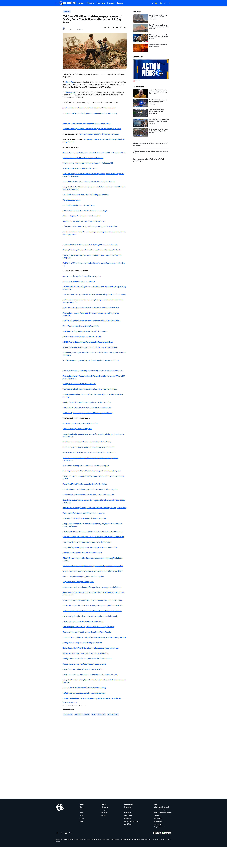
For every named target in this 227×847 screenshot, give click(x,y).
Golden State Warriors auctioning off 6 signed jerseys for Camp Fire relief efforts (92, 587)
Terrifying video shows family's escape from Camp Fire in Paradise (87, 632)
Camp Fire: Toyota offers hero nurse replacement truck (82, 621)
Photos (82, 818)
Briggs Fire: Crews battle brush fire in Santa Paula (81, 326)
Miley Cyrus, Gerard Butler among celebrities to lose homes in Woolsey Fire (90, 347)
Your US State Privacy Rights (94, 839)
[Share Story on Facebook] (104, 27)
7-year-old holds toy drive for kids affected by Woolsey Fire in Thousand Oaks (91, 307)
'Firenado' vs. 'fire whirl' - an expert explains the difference (84, 221)
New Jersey (110, 3)
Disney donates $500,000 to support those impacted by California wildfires (90, 226)
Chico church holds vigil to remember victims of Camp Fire (84, 518)
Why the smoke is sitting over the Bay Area (78, 581)
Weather (82, 810)
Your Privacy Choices (68, 839)
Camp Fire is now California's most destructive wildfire (83, 669)
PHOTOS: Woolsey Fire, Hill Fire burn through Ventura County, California (92, 129)
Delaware (120, 3)
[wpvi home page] (60, 807)
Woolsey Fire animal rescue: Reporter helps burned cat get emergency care (90, 389)
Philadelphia (90, 3)
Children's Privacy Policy (80, 839)
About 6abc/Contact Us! (161, 807)
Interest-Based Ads (114, 839)
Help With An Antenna (161, 827)
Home (81, 807)
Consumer (127, 812)
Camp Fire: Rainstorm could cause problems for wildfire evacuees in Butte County (92, 531)
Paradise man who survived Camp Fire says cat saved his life (84, 664)
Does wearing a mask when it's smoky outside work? (81, 216)
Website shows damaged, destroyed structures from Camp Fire (85, 653)
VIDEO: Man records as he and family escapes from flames (84, 693)
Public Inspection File (125, 839)
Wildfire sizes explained (71, 200)
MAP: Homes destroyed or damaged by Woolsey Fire (82, 276)
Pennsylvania (101, 3)
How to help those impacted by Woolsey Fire (79, 281)
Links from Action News (131, 821)
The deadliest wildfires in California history (79, 205)
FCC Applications (136, 839)
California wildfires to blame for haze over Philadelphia (83, 158)
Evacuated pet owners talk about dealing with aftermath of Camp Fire (88, 494)
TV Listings (157, 815)
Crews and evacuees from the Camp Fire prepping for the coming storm (88, 447)
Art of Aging (127, 824)
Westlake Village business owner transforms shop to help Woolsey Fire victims (91, 320)
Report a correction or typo (70, 702)
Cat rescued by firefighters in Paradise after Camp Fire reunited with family (90, 616)
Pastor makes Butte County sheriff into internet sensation (84, 513)
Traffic (81, 812)
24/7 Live (81, 3)
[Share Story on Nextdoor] (116, 27)
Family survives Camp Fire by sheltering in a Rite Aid (82, 642)
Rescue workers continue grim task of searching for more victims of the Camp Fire (92, 600)
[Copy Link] (125, 27)
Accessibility (158, 818)
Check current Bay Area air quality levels (77, 428)
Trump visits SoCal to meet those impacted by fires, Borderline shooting (89, 181)
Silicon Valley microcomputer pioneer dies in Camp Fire (83, 576)
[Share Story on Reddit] (112, 27)
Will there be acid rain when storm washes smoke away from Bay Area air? (89, 452)
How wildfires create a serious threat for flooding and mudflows (86, 194)
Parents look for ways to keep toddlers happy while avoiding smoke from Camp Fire (93, 566)
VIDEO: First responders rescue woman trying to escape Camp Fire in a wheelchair (93, 571)
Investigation (128, 807)
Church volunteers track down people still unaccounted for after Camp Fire (90, 489)
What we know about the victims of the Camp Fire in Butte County (87, 442)
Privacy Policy (59, 839)
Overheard (127, 818)
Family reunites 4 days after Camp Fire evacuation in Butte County (87, 658)
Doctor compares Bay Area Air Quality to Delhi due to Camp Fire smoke (88, 626)
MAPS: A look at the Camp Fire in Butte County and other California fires (89, 108)
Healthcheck (128, 815)
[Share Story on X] (108, 27)
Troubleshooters (129, 810)
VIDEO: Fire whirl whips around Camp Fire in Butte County (84, 687)
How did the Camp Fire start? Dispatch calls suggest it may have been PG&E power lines (94, 637)
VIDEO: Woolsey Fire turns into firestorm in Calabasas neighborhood (88, 342)
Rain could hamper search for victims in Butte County (99, 134)
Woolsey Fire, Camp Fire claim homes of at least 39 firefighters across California (92, 250)
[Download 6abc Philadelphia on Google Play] (166, 833)
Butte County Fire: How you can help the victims (80, 423)
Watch (81, 815)
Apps (81, 821)
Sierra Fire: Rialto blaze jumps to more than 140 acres (82, 336)
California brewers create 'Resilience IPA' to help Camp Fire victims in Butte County (93, 537)
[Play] (151, 69)
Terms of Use (105, 839)
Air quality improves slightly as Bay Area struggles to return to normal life (89, 547)
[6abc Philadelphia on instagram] (66, 833)
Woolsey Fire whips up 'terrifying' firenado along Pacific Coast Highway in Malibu (92, 370)
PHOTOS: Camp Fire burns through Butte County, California (87, 123)
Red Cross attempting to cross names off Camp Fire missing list (86, 465)
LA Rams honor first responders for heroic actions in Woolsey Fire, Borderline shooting (94, 294)
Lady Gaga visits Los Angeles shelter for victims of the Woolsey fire (87, 407)
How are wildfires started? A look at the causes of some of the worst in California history (94, 152)
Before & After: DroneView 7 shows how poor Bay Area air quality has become (91, 648)
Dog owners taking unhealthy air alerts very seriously (82, 552)
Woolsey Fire (70, 92)
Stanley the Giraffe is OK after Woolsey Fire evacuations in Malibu (87, 402)
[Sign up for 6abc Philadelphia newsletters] (70, 833)
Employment (158, 821)
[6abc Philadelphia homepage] (67, 3)
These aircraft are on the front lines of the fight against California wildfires (90, 244)
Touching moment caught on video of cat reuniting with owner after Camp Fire (91, 471)
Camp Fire (70, 82)
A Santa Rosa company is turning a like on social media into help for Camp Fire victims (94, 507)
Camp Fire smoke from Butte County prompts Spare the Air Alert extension (90, 674)
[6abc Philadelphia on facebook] (57, 833)
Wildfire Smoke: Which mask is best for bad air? (80, 168)
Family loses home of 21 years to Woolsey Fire (79, 384)
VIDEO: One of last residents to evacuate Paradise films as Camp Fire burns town (92, 611)
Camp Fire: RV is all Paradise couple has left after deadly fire (85, 484)
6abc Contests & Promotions (162, 812)
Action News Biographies (161, 810)
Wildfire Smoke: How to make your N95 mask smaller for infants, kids (88, 163)
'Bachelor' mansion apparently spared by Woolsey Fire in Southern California (91, 360)
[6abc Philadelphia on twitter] (61, 833)
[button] (56, 3)
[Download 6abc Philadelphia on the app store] (157, 833)
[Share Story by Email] (120, 27)
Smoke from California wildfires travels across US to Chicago (85, 210)
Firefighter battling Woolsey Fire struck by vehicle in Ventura (85, 331)
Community (157, 824)
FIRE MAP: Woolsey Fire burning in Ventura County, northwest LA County (90, 113)
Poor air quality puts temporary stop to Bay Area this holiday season (87, 542)
